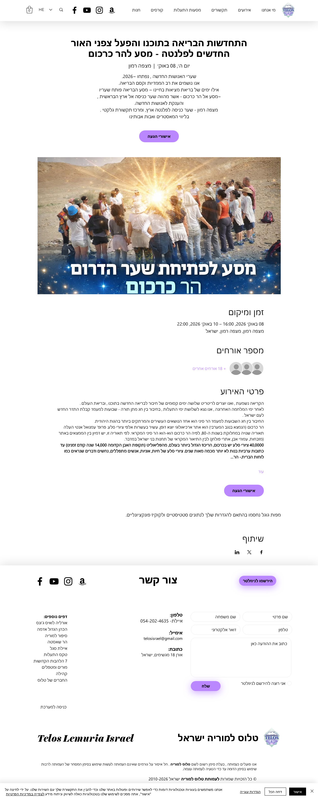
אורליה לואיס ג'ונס (51, 622)
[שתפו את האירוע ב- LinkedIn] (237, 552)
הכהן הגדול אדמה (52, 629)
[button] (29, 9)
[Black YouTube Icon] (87, 10)
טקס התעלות (55, 654)
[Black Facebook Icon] (74, 10)
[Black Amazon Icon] (112, 10)
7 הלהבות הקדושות (50, 660)
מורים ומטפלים (54, 667)
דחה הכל (275, 791)
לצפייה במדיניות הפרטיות (25, 793)
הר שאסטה (57, 641)
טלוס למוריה (180, 764)
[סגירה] (312, 791)
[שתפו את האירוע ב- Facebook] (261, 552)
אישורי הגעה (159, 136)
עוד (261, 471)
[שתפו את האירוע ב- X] (249, 552)
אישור (297, 791)
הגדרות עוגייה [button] (250, 791)
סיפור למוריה (56, 635)
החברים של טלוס (52, 680)
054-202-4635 (154, 621)
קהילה (61, 673)
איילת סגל (58, 648)
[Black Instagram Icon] (99, 10)
